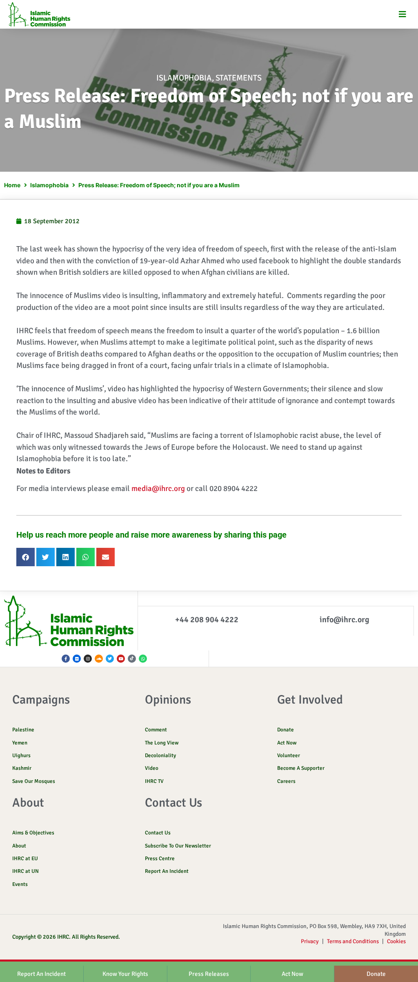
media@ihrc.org (158, 488)
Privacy (310, 941)
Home (12, 185)
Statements (239, 78)
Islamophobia (184, 78)
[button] (403, 14)
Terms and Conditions (353, 941)
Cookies (396, 941)
